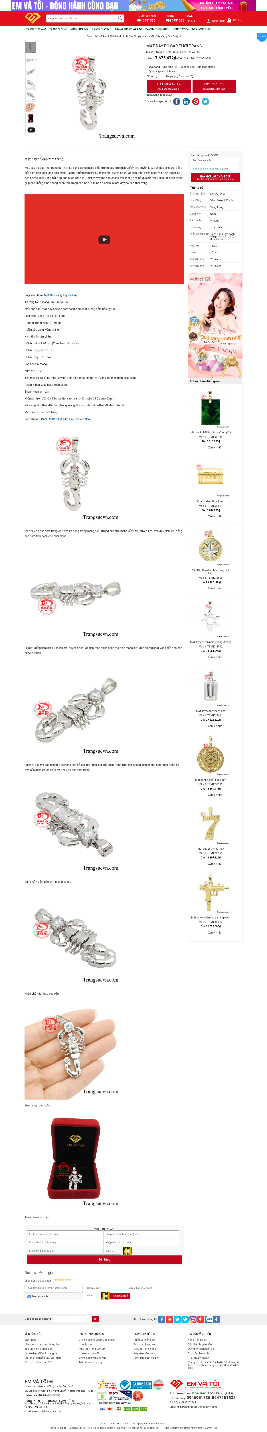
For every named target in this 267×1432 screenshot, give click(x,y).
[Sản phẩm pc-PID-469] (215, 325)
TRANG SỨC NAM (36, 29)
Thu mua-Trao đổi (89, 1353)
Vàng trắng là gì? (197, 1339)
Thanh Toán (86, 1344)
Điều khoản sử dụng (90, 1362)
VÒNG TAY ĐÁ (181, 29)
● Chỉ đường (53, 1395)
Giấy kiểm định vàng (145, 1353)
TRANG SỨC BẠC (101, 29)
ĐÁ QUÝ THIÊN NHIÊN (157, 29)
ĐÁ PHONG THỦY (202, 29)
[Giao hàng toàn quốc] (30, 106)
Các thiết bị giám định (200, 1344)
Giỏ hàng (235, 20)
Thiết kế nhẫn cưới (144, 1339)
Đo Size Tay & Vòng (145, 1348)
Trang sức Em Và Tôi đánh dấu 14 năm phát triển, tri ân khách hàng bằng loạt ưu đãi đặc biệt (213, 1365)
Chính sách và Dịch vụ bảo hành (97, 1339)
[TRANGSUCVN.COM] (33, 22)
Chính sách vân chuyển (92, 1357)
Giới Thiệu (30, 1339)
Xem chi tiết (215, 447)
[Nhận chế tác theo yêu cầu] (30, 95)
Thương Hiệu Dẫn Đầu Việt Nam (43, 1357)
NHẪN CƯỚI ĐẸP (79, 29)
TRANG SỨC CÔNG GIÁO (128, 29)
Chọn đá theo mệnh (199, 1353)
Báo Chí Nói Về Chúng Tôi (39, 1348)
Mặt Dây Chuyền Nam (77, 419)
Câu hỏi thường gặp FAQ (38, 1362)
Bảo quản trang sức (145, 1344)
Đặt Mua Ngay (169, 86)
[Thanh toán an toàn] (30, 118)
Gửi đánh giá (120, 1296)
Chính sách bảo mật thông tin (42, 1344)
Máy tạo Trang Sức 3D (92, 1348)
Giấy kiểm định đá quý (146, 1357)
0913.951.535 (213, 86)
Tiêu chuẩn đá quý (198, 1357)
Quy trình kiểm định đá (201, 1348)
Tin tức (190, 20)
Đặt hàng (104, 1259)
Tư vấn (262, 36)
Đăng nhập (218, 20)
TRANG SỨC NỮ (58, 29)
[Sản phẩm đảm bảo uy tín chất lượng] (30, 83)
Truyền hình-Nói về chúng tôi (41, 1353)
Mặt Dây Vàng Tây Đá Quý (60, 295)
